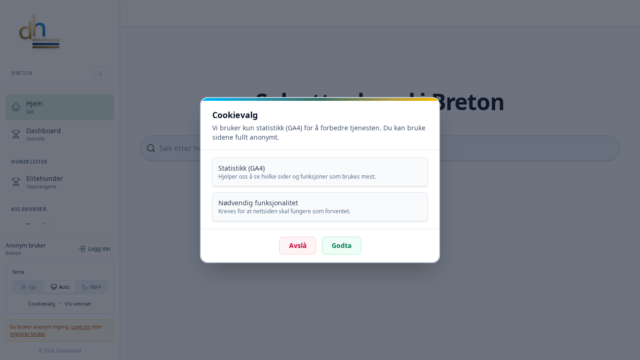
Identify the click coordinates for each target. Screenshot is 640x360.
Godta (341, 245)
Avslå (297, 245)
